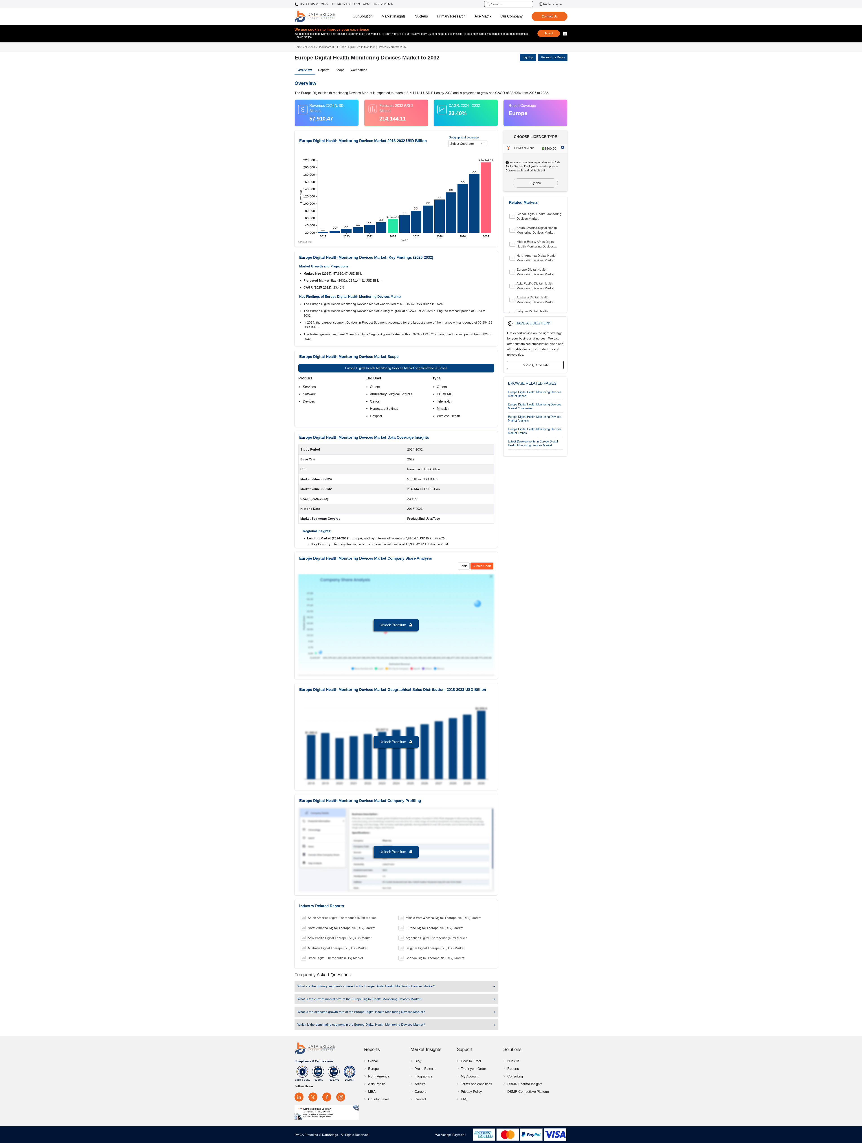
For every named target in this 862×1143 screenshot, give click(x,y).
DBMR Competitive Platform (528, 1091)
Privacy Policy (471, 1091)
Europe (373, 1069)
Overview (305, 70)
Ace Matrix (483, 16)
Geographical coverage (464, 137)
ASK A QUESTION (535, 365)
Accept (549, 33)
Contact (420, 1099)
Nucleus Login (552, 4)
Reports (323, 70)
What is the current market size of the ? (359, 999)
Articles (420, 1084)
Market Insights (394, 16)
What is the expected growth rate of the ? (361, 1012)
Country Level (378, 1099)
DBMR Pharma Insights (524, 1084)
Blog (418, 1061)
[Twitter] (312, 1097)
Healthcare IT (326, 47)
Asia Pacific (376, 1084)
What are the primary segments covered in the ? (366, 986)
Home (298, 47)
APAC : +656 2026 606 (378, 4)
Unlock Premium (393, 625)
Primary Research (451, 16)
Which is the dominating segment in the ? (361, 1024)
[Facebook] (326, 1097)
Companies (359, 70)
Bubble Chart (482, 566)
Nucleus (421, 16)
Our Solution (363, 16)
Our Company (511, 16)
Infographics (424, 1076)
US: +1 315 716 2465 (313, 4)
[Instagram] (340, 1097)
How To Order (471, 1061)
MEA (372, 1091)
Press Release (425, 1069)
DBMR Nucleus (524, 148)
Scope (340, 70)
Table (464, 566)
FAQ (464, 1099)
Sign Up (528, 57)
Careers (421, 1091)
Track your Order (473, 1069)
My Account (469, 1076)
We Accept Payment (451, 1134)
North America (378, 1076)
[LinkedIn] (299, 1097)
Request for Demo (553, 57)
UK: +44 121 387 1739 (345, 4)
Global (373, 1061)
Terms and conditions (476, 1084)
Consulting (515, 1076)
